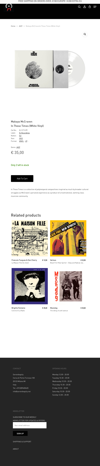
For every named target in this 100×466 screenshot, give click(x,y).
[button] (85, 34)
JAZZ (20, 26)
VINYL (21, 141)
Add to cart (22, 178)
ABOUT (16, 449)
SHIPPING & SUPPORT (22, 441)
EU (20, 135)
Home (13, 26)
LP (26, 141)
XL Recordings (24, 133)
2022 (21, 138)
